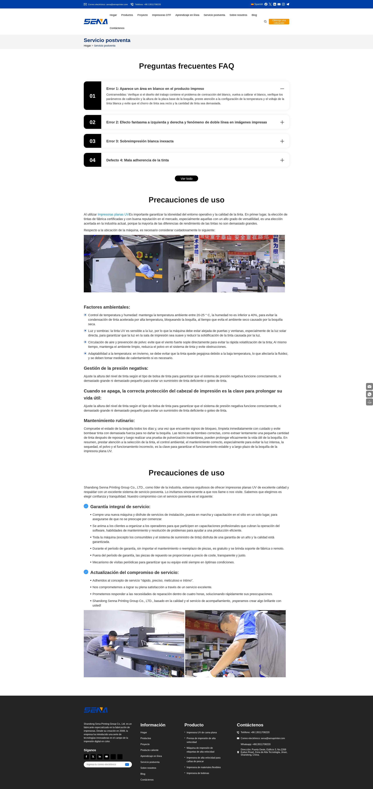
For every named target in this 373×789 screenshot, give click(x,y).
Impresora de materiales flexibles (204, 767)
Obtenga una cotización (279, 21)
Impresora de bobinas (198, 773)
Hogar (113, 15)
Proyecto (142, 15)
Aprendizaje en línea (187, 15)
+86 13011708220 (152, 4)
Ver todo (186, 178)
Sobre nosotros (238, 15)
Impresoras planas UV (113, 214)
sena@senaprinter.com (117, 4)
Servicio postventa (214, 15)
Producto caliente (149, 750)
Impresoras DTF (161, 15)
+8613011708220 (261, 744)
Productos (127, 15)
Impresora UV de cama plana (202, 732)
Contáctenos (117, 28)
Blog (254, 15)
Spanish (258, 4)
